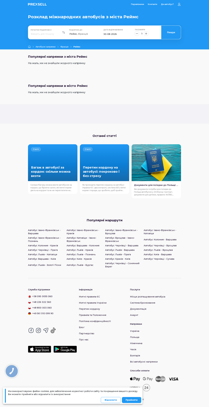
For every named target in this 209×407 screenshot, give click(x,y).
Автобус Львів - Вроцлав (158, 250)
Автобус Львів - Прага (118, 254)
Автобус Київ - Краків (79, 259)
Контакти (152, 4)
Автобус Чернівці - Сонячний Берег (122, 265)
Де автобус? (167, 4)
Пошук (171, 32)
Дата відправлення (113, 30)
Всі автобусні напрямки (144, 361)
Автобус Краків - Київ (117, 259)
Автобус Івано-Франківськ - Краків (83, 232)
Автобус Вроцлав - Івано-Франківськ (120, 239)
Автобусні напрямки (46, 47)
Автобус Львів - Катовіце (42, 254)
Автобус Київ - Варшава (158, 254)
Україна (134, 331)
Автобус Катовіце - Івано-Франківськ (81, 239)
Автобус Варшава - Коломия (83, 245)
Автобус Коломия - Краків (43, 245)
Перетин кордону (89, 309)
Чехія (133, 349)
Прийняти (132, 400)
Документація (138, 309)
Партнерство (86, 333)
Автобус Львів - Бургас (80, 265)
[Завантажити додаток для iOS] (39, 349)
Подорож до (75, 30)
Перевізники (137, 4)
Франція (64, 47)
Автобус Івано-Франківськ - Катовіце (160, 232)
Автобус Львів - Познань (81, 254)
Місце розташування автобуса (147, 296)
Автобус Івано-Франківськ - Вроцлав (121, 232)
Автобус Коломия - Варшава (160, 239)
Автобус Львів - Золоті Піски (44, 265)
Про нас (83, 339)
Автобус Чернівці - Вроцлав (160, 245)
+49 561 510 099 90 (42, 313)
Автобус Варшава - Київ (42, 259)
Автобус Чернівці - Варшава (121, 245)
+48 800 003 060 (42, 307)
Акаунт (134, 315)
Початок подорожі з (41, 30)
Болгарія (135, 355)
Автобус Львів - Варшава (119, 250)
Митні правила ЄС (89, 296)
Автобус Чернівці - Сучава (159, 259)
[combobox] (31, 34)
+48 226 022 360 (41, 302)
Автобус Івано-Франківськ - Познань (44, 239)
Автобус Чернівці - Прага (43, 250)
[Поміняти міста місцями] (64, 32)
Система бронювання (142, 302)
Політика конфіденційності (95, 321)
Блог (81, 327)
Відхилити (111, 400)
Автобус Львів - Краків (80, 250)
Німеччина (136, 343)
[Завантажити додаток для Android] (65, 349)
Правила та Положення (92, 315)
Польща (134, 337)
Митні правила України (92, 302)
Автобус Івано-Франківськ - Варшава (44, 232)
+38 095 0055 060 (42, 296)
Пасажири (140, 30)
